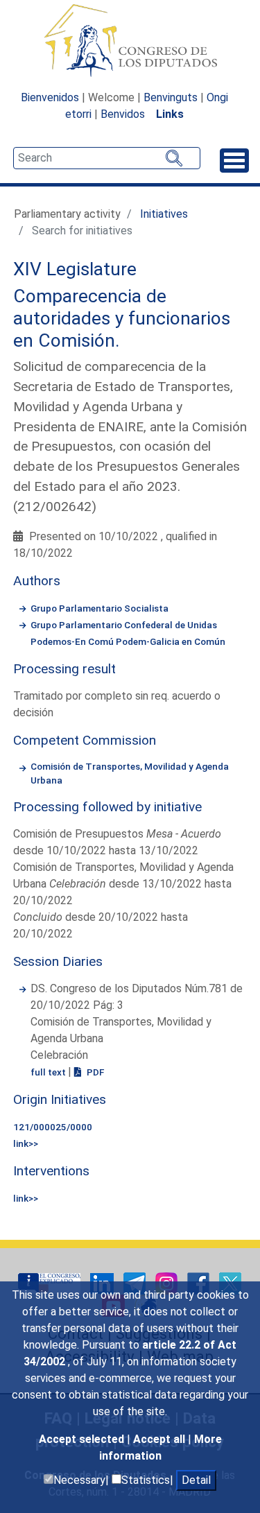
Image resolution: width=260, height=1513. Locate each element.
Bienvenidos (50, 97)
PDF (94, 1072)
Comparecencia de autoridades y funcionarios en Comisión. (121, 318)
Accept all (160, 1439)
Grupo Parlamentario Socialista (99, 608)
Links (170, 114)
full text (49, 1072)
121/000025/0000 (52, 1126)
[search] (106, 158)
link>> (25, 1143)
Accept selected (83, 1439)
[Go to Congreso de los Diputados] (130, 40)
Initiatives (164, 214)
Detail (196, 1480)
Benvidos (123, 114)
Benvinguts (171, 97)
